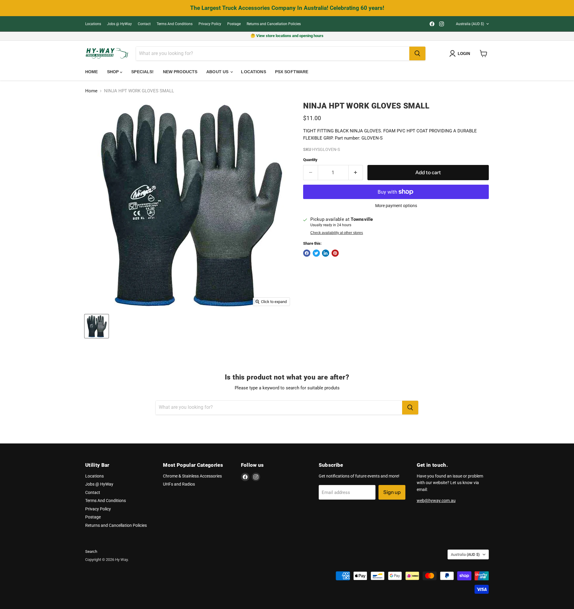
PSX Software (292, 71)
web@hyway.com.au (436, 500)
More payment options (396, 205)
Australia (470, 24)
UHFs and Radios (179, 484)
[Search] (417, 53)
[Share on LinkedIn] (325, 253)
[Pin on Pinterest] (335, 253)
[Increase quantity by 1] (356, 172)
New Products (180, 71)
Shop (113, 71)
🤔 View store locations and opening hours (287, 35)
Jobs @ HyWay (119, 24)
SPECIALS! (142, 71)
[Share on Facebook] (306, 253)
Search (91, 551)
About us (218, 71)
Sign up (392, 492)
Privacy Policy (210, 24)
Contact (144, 24)
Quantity (310, 159)
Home (91, 71)
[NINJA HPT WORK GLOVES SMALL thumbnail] (97, 326)
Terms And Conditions (175, 24)
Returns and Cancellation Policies (274, 24)
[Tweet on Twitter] (316, 253)
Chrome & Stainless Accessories (192, 476)
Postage (234, 24)
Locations (93, 24)
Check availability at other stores (336, 233)
